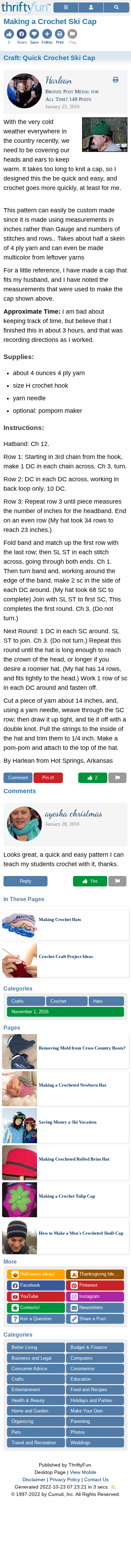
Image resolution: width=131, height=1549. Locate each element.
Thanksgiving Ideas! (96, 1274)
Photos (78, 1432)
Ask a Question (35, 1318)
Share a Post (92, 1318)
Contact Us (96, 1479)
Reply (25, 881)
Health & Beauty (28, 1400)
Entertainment (26, 1389)
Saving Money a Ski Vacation (67, 1122)
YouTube (28, 1296)
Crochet (58, 1001)
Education (81, 1379)
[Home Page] (26, 4)
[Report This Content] (117, 778)
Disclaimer (33, 1479)
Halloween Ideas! (34, 1274)
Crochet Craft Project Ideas (66, 956)
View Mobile (83, 1472)
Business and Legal (31, 1358)
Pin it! (48, 777)
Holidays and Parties (91, 1400)
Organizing (22, 1421)
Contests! (29, 1307)
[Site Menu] (65, 7)
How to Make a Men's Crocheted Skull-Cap (81, 1233)
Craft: (49, 57)
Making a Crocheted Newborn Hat (72, 1085)
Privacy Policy (65, 1479)
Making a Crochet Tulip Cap (67, 1196)
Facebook (29, 1285)
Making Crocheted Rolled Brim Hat (74, 1159)
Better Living (24, 1347)
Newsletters (90, 1307)
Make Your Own (87, 1410)
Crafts (18, 1001)
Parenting (80, 1421)
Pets (16, 1432)
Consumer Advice (29, 1368)
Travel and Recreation (34, 1442)
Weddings (80, 1442)
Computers (82, 1358)
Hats (98, 1001)
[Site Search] (116, 7)
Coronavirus (83, 1368)
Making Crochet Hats (60, 919)
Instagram (89, 1296)
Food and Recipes (89, 1389)
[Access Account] (91, 7)
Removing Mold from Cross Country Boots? (82, 1048)
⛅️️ (113, 1487)
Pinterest (87, 1285)
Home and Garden (30, 1410)
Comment (18, 777)
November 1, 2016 (30, 1011)
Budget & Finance (89, 1347)
